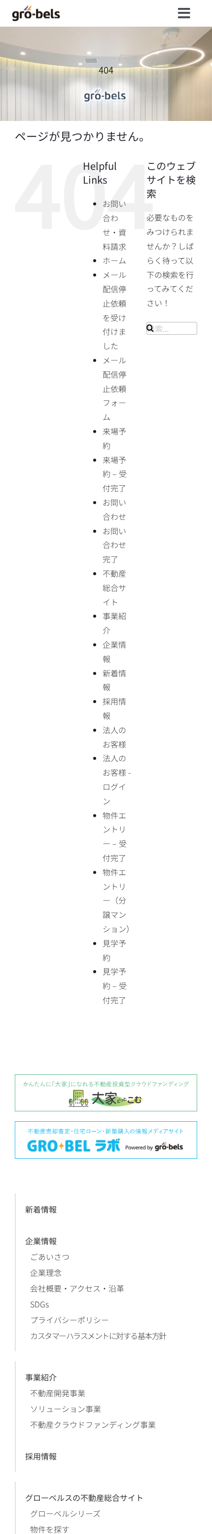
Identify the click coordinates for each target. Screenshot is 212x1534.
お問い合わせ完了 (114, 545)
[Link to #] (184, 13)
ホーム (114, 260)
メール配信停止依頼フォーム (114, 388)
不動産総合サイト (114, 587)
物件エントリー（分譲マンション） (118, 900)
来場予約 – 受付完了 (115, 474)
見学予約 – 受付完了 (115, 985)
